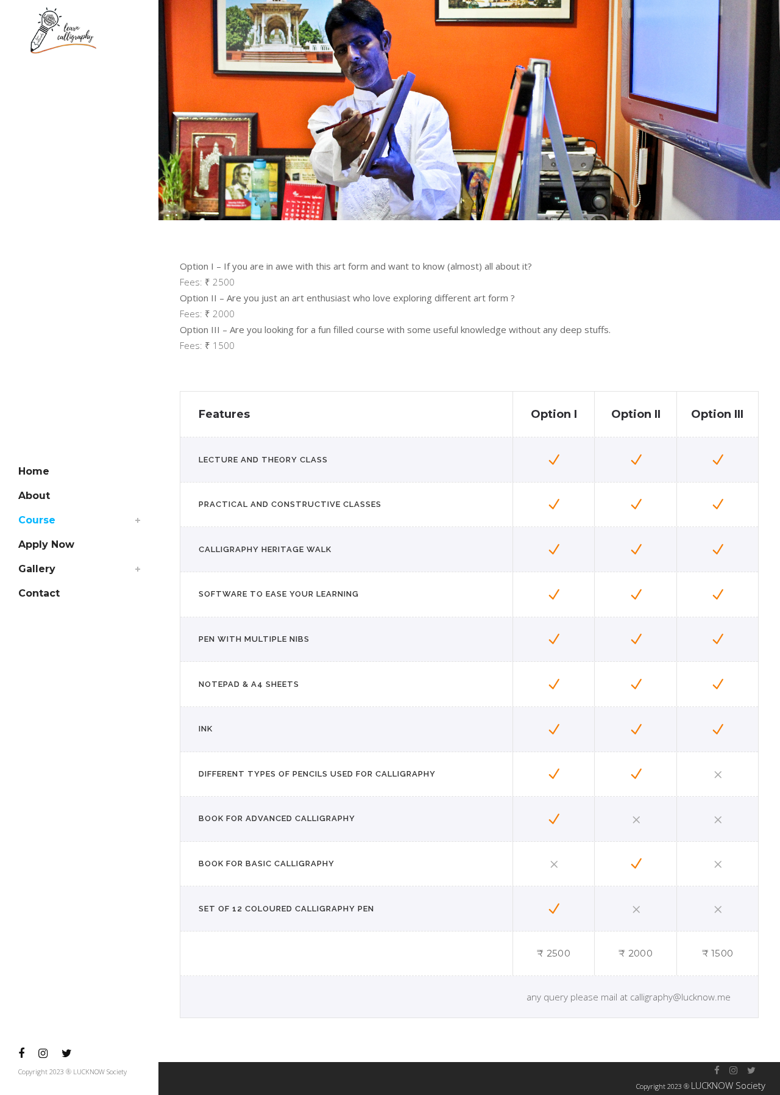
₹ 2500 (553, 953)
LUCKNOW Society (728, 1085)
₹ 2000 (636, 953)
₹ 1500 (718, 953)
